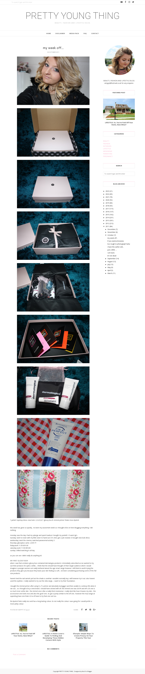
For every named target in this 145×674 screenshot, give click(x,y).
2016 (107, 212)
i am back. (111, 253)
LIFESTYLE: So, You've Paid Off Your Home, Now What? (119, 123)
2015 (107, 214)
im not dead (111, 256)
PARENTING (107, 154)
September (112, 258)
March (110, 273)
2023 (107, 191)
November (111, 232)
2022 (107, 194)
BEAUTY (106, 141)
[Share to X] (86, 609)
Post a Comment (19, 654)
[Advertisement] (120, 294)
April (109, 270)
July (109, 264)
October (111, 235)
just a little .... (112, 250)
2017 (107, 209)
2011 (107, 226)
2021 (107, 197)
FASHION (106, 144)
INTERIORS (107, 146)
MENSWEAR (107, 151)
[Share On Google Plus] (94, 609)
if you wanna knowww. (115, 241)
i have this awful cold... (115, 247)
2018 (107, 206)
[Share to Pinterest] (90, 609)
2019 (107, 203)
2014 (107, 217)
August (110, 261)
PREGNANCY (108, 156)
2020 (107, 200)
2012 (107, 223)
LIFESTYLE (107, 149)
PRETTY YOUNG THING (72, 15)
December (111, 229)
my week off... (112, 238)
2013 (107, 220)
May (109, 267)
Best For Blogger (87, 671)
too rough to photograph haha (118, 244)
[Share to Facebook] (82, 609)
